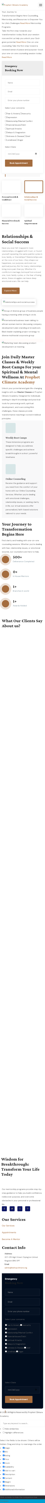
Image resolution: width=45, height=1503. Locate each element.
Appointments (9, 1232)
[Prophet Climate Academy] (15, 5)
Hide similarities (11, 1428)
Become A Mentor (11, 1239)
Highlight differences (13, 1432)
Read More (25, 23)
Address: (8, 1253)
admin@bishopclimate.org (16, 1268)
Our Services (8, 1225)
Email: (7, 1264)
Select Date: (10, 147)
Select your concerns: (15, 108)
